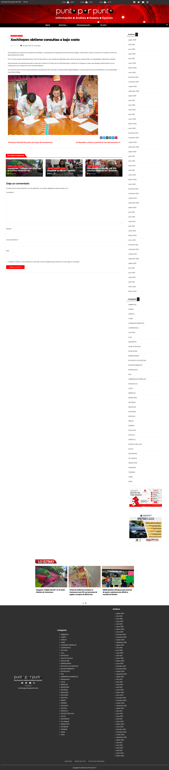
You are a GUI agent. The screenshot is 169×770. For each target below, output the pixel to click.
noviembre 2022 (133, 249)
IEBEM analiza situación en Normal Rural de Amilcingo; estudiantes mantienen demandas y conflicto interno (117, 592)
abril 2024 (131, 170)
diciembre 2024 (133, 133)
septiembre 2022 (133, 258)
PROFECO (132, 439)
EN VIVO (103, 25)
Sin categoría (132, 458)
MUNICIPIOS (13, 35)
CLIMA (130, 318)
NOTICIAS (62, 25)
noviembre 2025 (133, 82)
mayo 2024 (132, 165)
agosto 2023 (132, 207)
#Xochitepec (37, 45)
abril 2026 (131, 58)
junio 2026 (131, 49)
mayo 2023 (132, 221)
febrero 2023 (132, 235)
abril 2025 (131, 114)
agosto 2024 (132, 151)
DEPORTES (50, 168)
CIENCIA (131, 314)
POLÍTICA (131, 435)
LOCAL (15, 166)
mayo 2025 (132, 109)
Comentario (10, 192)
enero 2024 (132, 184)
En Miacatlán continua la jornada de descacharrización (97, 142)
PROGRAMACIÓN (83, 25)
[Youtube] (143, 2)
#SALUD (30, 45)
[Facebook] (134, 2)
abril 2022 (131, 282)
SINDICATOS (132, 463)
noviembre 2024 (133, 137)
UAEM (130, 477)
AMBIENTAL (132, 304)
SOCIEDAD (96, 166)
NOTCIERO (132, 411)
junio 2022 (131, 272)
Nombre (9, 229)
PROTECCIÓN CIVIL (135, 444)
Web (7, 251)
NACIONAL (132, 402)
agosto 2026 (132, 40)
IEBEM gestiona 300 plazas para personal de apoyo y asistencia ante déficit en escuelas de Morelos (83, 592)
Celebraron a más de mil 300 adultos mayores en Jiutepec (102, 169)
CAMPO (131, 309)
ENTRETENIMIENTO (135, 365)
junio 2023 (131, 217)
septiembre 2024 (133, 147)
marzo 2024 (132, 175)
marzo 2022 (132, 286)
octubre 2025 (132, 86)
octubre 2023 (132, 198)
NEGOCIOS (132, 407)
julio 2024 (131, 156)
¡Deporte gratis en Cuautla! (61, 170)
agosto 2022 (132, 263)
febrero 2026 (132, 68)
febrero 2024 (132, 179)
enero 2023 (132, 240)
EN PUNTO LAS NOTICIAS (137, 360)
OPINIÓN (131, 425)
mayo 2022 (132, 277)
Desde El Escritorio (134, 346)
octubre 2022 (132, 254)
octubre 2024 (132, 142)
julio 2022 (131, 268)
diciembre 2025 (133, 77)
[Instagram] (147, 2)
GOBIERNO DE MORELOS (137, 379)
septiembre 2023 (133, 203)
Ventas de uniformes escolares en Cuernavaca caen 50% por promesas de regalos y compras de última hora (50, 592)
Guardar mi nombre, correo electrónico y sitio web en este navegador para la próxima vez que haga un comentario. (44, 262)
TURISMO (131, 472)
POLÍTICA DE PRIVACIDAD (96, 761)
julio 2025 (131, 100)
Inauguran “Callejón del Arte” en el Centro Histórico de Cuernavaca (24, 170)
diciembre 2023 (133, 189)
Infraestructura (133, 384)
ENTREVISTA (133, 370)
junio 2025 (131, 105)
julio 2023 (131, 212)
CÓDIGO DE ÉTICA (80, 761)
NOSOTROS (68, 761)
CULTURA (10, 166)
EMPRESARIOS (133, 356)
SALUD (130, 449)
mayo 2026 (132, 54)
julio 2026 (131, 44)
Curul (130, 337)
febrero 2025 (132, 123)
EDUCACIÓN (132, 351)
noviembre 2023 (133, 193)
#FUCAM (25, 45)
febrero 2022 (132, 291)
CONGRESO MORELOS (136, 323)
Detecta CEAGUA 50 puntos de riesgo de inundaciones (31, 142)
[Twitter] (138, 2)
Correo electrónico (12, 240)
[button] (63, 25)
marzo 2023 (132, 231)
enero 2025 (132, 128)
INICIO (47, 25)
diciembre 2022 (133, 244)
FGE (129, 374)
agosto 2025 (132, 96)
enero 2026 (132, 72)
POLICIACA (132, 430)
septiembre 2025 (133, 91)
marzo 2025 (132, 119)
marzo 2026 (132, 63)
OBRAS (131, 421)
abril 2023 (131, 226)
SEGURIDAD (132, 453)
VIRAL (130, 481)
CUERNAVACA (133, 328)
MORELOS (132, 393)
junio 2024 (131, 161)
